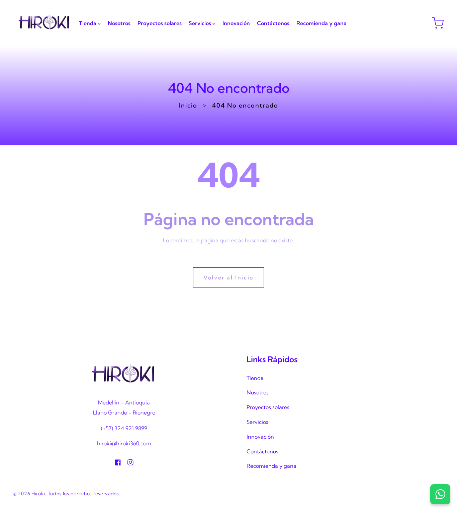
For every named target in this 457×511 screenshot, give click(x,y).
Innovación (260, 436)
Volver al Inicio (228, 277)
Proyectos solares (268, 407)
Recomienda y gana (271, 465)
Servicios (257, 422)
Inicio (188, 105)
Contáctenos (262, 451)
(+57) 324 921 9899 (124, 428)
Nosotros (258, 392)
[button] (438, 23)
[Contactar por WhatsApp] (440, 494)
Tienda (255, 378)
